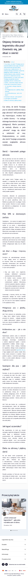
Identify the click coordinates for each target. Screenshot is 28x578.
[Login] (20, 14)
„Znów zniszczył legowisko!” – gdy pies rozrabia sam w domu (12, 520)
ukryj (12, 62)
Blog (12, 35)
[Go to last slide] (4, 514)
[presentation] (14, 507)
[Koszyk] (24, 14)
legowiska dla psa (20, 350)
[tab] (10, 530)
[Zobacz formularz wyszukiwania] (17, 14)
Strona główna (6, 35)
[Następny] (23, 514)
